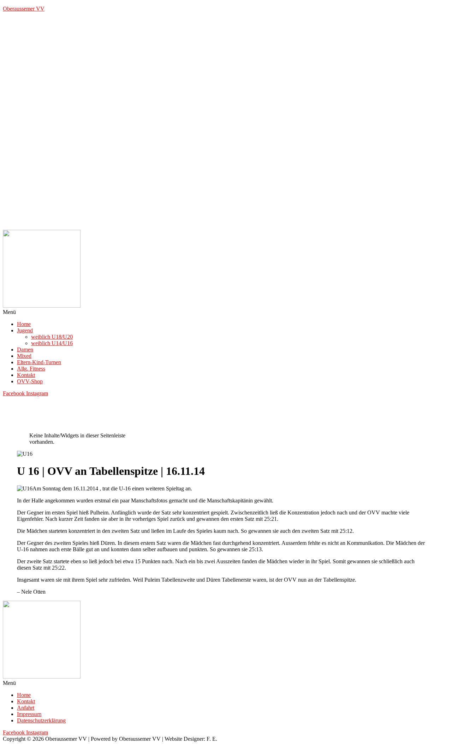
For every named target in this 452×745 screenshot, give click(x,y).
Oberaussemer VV (23, 9)
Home (24, 324)
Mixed (24, 356)
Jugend (25, 330)
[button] (226, 312)
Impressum (29, 714)
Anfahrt (25, 708)
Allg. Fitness (31, 369)
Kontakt (26, 375)
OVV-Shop (30, 381)
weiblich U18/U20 (52, 337)
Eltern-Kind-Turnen (39, 362)
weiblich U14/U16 (52, 343)
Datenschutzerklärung (41, 720)
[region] (226, 124)
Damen (25, 350)
